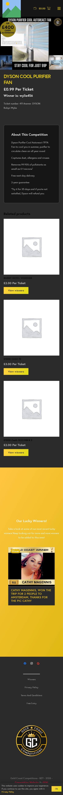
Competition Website (27, 782)
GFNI (45, 782)
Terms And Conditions (31, 695)
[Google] (38, 663)
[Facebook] (25, 663)
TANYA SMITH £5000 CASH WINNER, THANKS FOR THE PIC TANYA (29, 593)
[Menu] (59, 8)
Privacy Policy (31, 687)
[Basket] (48, 8)
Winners (32, 679)
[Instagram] (31, 663)
